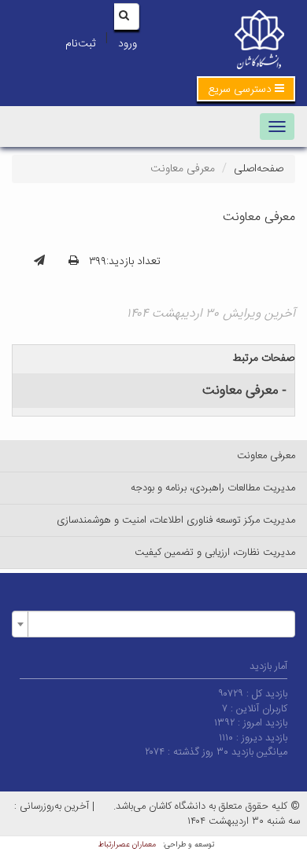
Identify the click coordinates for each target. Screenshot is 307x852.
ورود (127, 44)
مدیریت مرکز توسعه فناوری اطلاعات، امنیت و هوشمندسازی (176, 520)
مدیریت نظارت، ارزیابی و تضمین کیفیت (215, 552)
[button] (246, 88)
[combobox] (153, 624)
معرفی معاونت (266, 456)
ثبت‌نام (80, 44)
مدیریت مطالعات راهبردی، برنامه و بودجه (213, 488)
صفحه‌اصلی (258, 169)
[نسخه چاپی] (73, 261)
